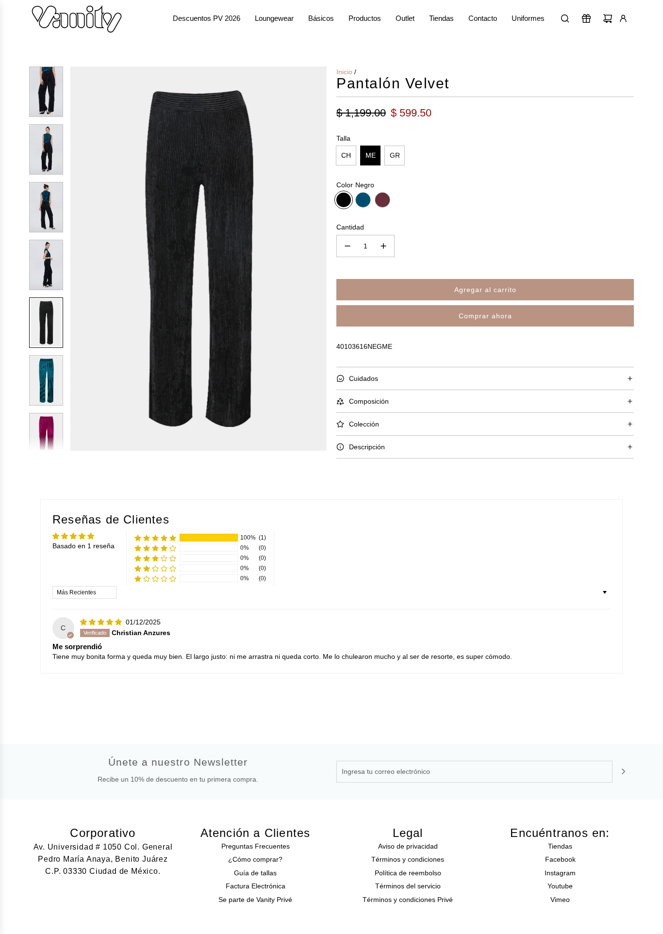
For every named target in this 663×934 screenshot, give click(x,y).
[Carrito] (607, 18)
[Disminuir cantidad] (347, 246)
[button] (78, 258)
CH (346, 155)
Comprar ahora (485, 316)
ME (370, 155)
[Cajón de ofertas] (586, 18)
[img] (102, 622)
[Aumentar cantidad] (383, 246)
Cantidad (350, 227)
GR (395, 155)
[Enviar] (623, 771)
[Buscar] (565, 18)
